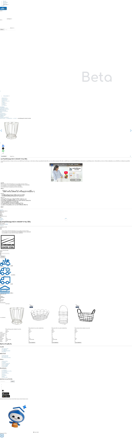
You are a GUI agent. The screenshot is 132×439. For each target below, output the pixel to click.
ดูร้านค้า (1, 218)
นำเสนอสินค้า (4, 375)
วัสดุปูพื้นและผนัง (2, 115)
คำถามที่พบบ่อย (4, 349)
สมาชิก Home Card (5, 355)
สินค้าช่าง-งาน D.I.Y (5, 101)
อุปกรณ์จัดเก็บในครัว (9, 118)
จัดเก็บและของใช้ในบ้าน (4, 111)
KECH (1, 220)
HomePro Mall (4, 100)
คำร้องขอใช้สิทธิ (4, 366)
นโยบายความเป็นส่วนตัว (6, 363)
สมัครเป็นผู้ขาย (5, 2)
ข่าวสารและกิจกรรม (5, 373)
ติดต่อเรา (3, 376)
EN (3, 5)
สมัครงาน (3, 374)
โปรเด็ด (3, 104)
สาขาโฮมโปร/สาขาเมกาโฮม (6, 371)
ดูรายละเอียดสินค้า (32, 342)
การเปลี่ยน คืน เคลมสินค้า (6, 350)
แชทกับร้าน (2, 219)
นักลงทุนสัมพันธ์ (4, 372)
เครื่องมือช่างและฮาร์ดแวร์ (4, 117)
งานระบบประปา (2, 113)
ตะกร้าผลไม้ (14, 118)
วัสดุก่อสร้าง (2, 116)
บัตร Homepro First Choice (6, 357)
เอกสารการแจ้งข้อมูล (5, 364)
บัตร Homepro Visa (5, 356)
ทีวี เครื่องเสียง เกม (3, 110)
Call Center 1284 (4, 377)
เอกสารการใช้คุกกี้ (5, 365)
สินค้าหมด (2, 256)
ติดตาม (12, 381)
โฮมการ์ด (4, 1)
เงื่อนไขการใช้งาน (5, 361)
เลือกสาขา (1, 300)
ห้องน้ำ (1, 112)
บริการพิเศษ (4, 105)
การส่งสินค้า (4, 362)
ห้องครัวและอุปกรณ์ (3, 114)
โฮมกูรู (3, 102)
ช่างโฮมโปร (4, 103)
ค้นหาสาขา (5, 3)
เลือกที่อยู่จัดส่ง (2, 297)
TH (2, 5)
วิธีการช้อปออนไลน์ (5, 348)
